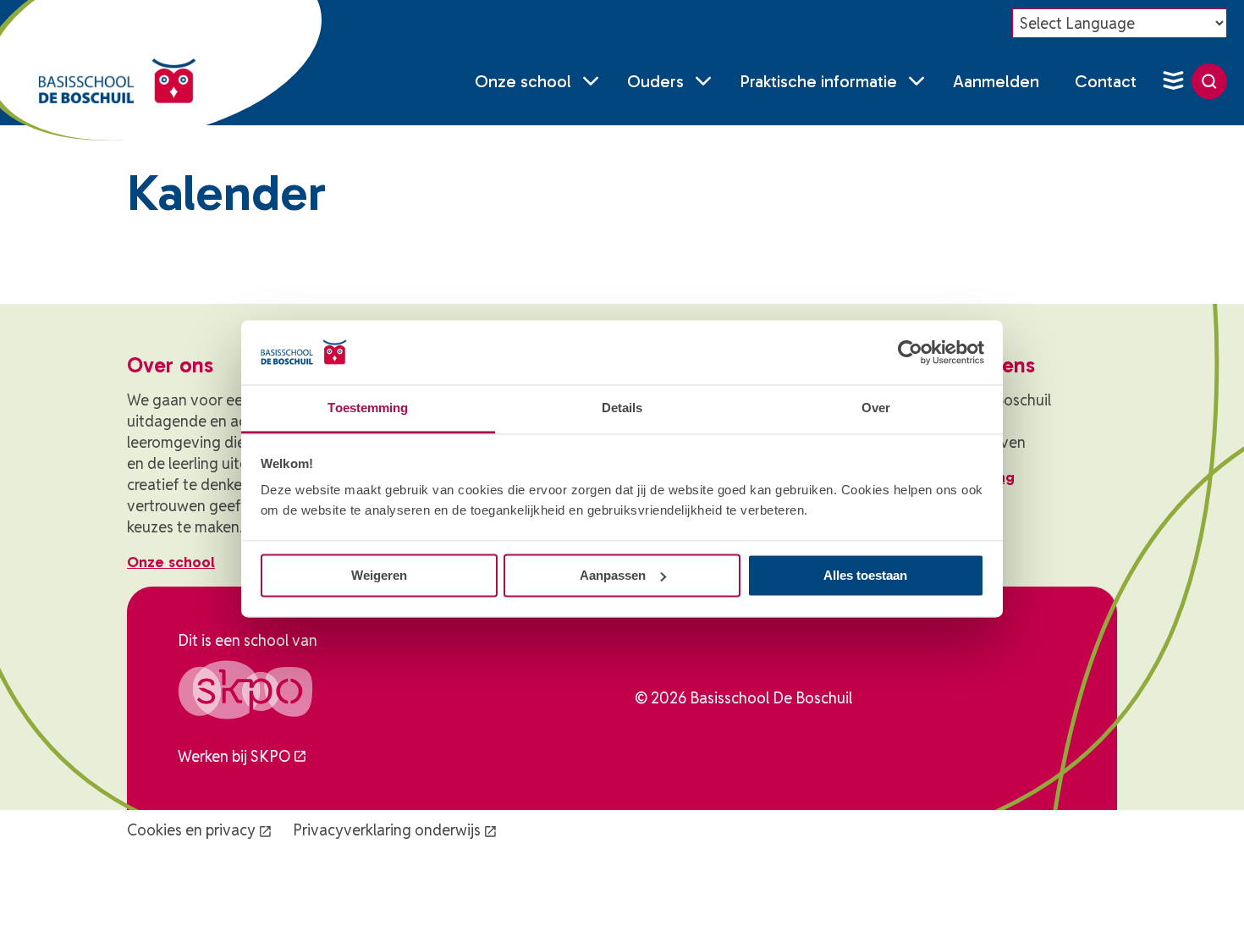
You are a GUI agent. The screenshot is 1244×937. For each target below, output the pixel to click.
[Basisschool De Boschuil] (117, 81)
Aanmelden (996, 81)
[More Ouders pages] (703, 81)
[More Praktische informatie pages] (916, 81)
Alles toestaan (865, 575)
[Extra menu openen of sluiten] (1173, 81)
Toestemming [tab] (368, 408)
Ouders (655, 81)
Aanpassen (613, 575)
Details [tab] (622, 408)
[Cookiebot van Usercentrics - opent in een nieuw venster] (910, 352)
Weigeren (379, 575)
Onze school (523, 81)
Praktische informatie (818, 81)
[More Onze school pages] (590, 81)
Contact (1106, 81)
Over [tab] (875, 408)
